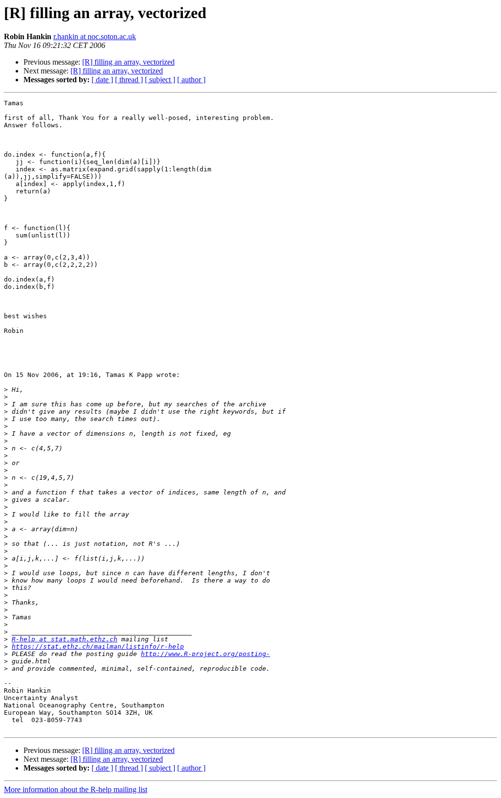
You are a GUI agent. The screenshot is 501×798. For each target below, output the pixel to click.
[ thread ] (129, 79)
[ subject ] (160, 79)
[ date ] (102, 79)
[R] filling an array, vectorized (128, 62)
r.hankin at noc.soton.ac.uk (94, 36)
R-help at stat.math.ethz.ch (64, 639)
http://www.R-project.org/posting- (205, 653)
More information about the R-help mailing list (75, 789)
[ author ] (191, 79)
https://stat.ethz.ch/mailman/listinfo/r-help (98, 646)
